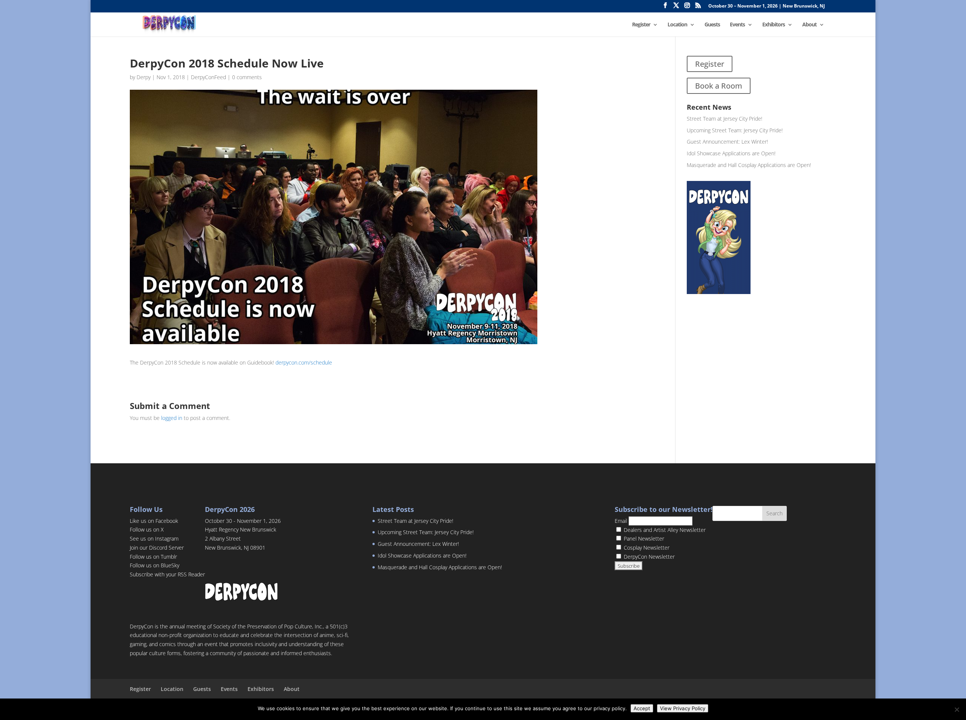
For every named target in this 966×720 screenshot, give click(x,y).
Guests (712, 25)
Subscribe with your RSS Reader (167, 574)
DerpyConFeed (208, 77)
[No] (956, 709)
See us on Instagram (154, 538)
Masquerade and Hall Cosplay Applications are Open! (749, 165)
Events (737, 25)
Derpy (144, 77)
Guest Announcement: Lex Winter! (727, 141)
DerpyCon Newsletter (648, 556)
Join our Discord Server (157, 547)
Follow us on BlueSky (154, 565)
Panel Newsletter (643, 538)
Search (774, 513)
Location (677, 25)
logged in (171, 417)
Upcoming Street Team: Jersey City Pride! (735, 130)
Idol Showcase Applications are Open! (731, 153)
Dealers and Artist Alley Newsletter (664, 529)
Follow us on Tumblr (153, 556)
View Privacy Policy (682, 708)
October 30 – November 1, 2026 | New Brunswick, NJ (766, 6)
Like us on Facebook (154, 520)
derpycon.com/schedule (303, 362)
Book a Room (718, 86)
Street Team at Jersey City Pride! (724, 118)
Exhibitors (773, 25)
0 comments (247, 77)
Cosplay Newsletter (645, 547)
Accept (642, 708)
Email (621, 520)
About (809, 25)
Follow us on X (147, 529)
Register (641, 25)
